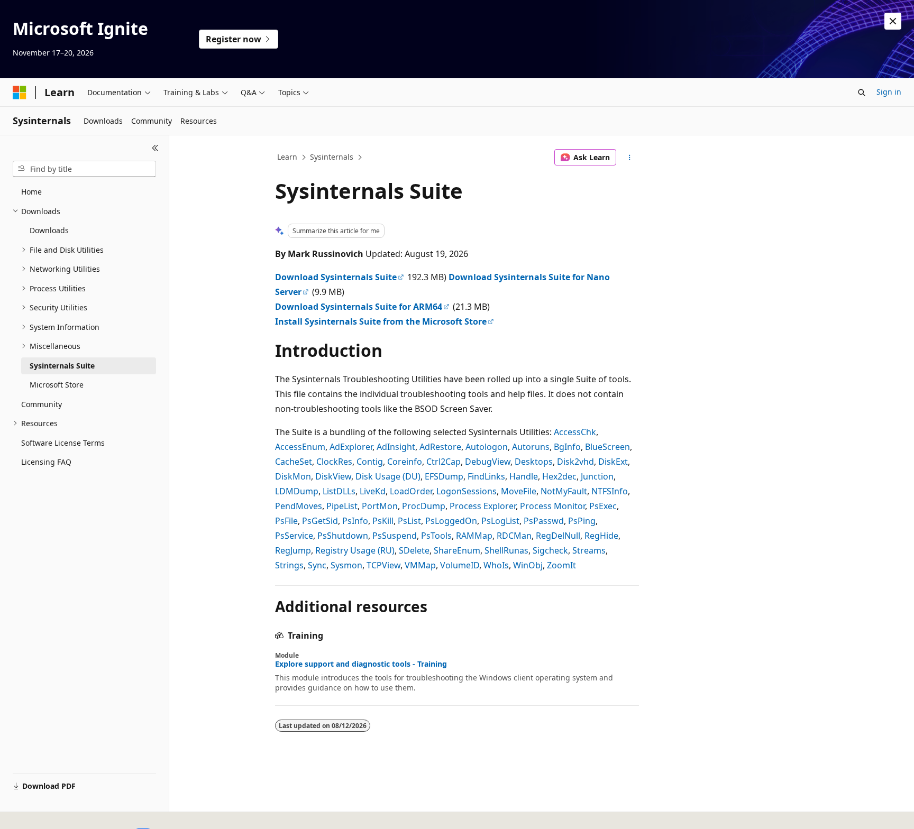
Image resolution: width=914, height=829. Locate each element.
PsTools (436, 535)
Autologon (486, 447)
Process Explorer (483, 506)
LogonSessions (466, 491)
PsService (294, 535)
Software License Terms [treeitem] (63, 443)
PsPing (582, 521)
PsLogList (500, 521)
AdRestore (440, 447)
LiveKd (373, 491)
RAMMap (474, 535)
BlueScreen (607, 447)
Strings (289, 565)
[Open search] (861, 92)
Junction (597, 476)
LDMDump (296, 491)
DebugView (487, 461)
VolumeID (459, 565)
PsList (409, 521)
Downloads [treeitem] (49, 230)
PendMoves (298, 506)
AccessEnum (300, 447)
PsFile (286, 521)
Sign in (888, 92)
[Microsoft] (19, 92)
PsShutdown (342, 535)
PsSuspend (394, 535)
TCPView (383, 565)
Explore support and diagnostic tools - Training (361, 664)
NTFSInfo (609, 491)
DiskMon (293, 476)
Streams (589, 550)
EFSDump (444, 476)
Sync (317, 565)
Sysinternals (331, 157)
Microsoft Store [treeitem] (57, 385)
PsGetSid (320, 521)
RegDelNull (558, 535)
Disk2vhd (575, 461)
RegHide (601, 535)
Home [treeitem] (31, 192)
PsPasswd (544, 521)
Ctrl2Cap (443, 461)
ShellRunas (506, 550)
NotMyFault (564, 491)
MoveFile (518, 491)
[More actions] (629, 157)
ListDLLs (339, 491)
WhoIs (496, 565)
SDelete (414, 550)
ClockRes (334, 461)
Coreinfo (404, 461)
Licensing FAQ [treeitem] (46, 462)
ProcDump (423, 506)
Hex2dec (559, 476)
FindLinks (486, 476)
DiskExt (613, 461)
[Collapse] (155, 148)
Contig (370, 461)
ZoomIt (561, 565)
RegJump (293, 550)
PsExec (603, 506)
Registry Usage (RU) (355, 550)
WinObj (528, 565)
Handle (523, 476)
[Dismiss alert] (892, 21)
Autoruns (531, 447)
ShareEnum (457, 550)
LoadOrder (411, 491)
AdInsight (396, 447)
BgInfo (567, 447)
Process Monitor (552, 506)
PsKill (383, 521)
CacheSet (293, 461)
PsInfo (355, 521)
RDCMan (514, 535)
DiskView (333, 476)
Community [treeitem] (41, 404)
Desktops (534, 461)
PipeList (342, 506)
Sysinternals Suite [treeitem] (62, 366)
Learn (287, 157)
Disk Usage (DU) (388, 476)
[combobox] (84, 169)
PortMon (380, 506)
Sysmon (346, 565)
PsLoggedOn (451, 521)
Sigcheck (550, 550)
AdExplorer (351, 447)
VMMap (420, 565)
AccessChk (575, 432)
